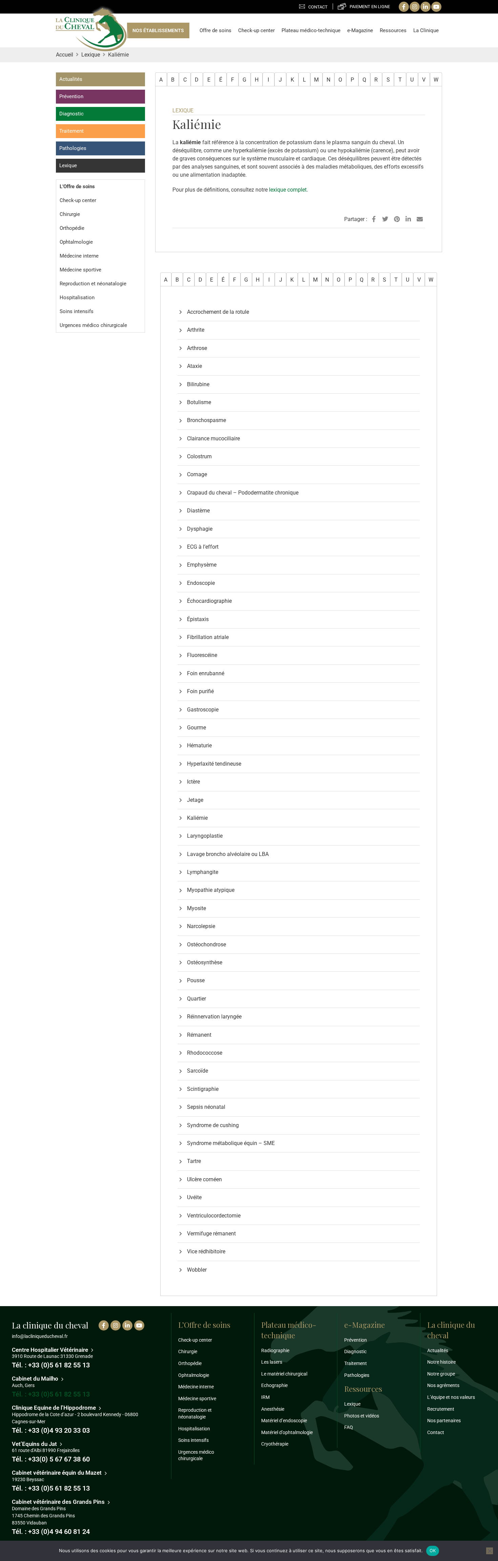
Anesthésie (272, 1409)
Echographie (274, 1385)
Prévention (71, 96)
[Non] (489, 1550)
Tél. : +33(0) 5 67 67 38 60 (51, 1459)
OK (433, 1550)
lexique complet (288, 189)
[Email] (420, 219)
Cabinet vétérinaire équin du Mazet (57, 1472)
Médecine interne (79, 256)
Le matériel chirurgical (284, 1374)
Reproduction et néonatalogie (93, 284)
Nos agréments (443, 1385)
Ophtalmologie (76, 242)
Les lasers (271, 1362)
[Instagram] (415, 7)
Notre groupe (441, 1374)
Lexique (68, 165)
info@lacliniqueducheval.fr (40, 1336)
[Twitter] (385, 219)
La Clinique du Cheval (91, 30)
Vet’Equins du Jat (35, 1444)
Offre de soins (215, 30)
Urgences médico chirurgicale (93, 325)
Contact (318, 6)
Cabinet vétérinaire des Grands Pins (59, 1501)
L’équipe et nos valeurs (451, 1397)
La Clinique (426, 30)
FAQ (348, 1427)
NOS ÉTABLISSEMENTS (158, 30)
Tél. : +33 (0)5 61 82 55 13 (51, 1365)
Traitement (71, 131)
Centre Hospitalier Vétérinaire (50, 1349)
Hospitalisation (77, 297)
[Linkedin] (425, 7)
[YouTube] (436, 7)
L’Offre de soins (77, 186)
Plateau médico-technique (311, 30)
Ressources (393, 30)
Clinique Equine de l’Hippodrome (54, 1407)
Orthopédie (72, 228)
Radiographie (275, 1350)
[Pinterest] (397, 219)
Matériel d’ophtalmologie (287, 1432)
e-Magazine (360, 30)
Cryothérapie (274, 1444)
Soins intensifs (77, 311)
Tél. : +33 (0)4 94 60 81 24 (51, 1531)
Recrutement (440, 1409)
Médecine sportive (80, 270)
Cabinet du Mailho (36, 1378)
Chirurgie (70, 214)
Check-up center (256, 30)
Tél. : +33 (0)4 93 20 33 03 (51, 1430)
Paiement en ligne (370, 6)
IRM (265, 1397)
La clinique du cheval (451, 1330)
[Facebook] (404, 7)
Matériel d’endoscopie (284, 1420)
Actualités (70, 79)
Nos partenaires (444, 1420)
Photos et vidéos (361, 1416)
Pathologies (72, 148)
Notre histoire (441, 1362)
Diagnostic (71, 114)
